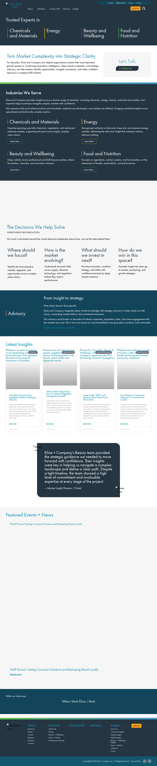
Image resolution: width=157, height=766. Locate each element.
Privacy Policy (136, 761)
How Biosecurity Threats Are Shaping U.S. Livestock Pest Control (132, 397)
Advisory (95, 725)
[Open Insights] (80, 8)
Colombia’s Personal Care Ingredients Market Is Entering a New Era (22, 397)
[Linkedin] (144, 761)
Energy (53, 30)
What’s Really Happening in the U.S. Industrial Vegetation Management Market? (58, 393)
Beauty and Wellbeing (95, 33)
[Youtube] (149, 761)
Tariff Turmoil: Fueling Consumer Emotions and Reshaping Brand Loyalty (54, 669)
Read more (16, 674)
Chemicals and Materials (23, 33)
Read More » (13, 424)
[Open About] (34, 8)
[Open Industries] (46, 8)
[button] (8, 468)
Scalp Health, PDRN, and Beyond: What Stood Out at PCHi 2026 (95, 397)
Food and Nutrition (129, 33)
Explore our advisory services (59, 327)
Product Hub (77, 725)
